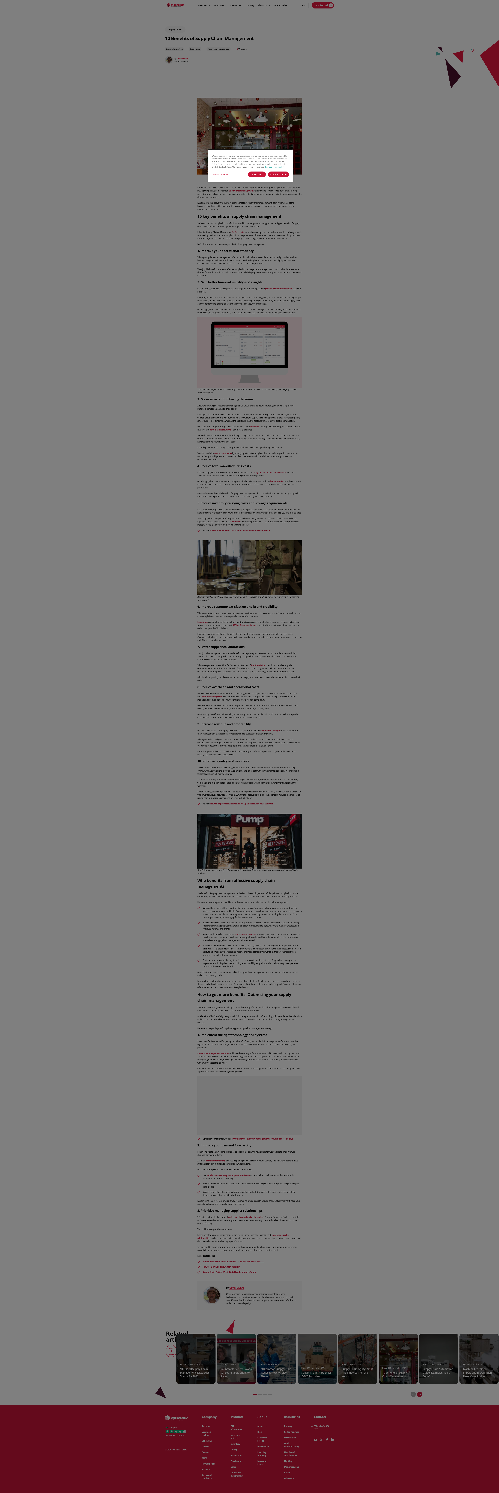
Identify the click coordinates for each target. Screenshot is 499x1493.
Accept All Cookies (279, 174)
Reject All (256, 174)
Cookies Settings (220, 174)
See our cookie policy (274, 167)
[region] (250, 165)
